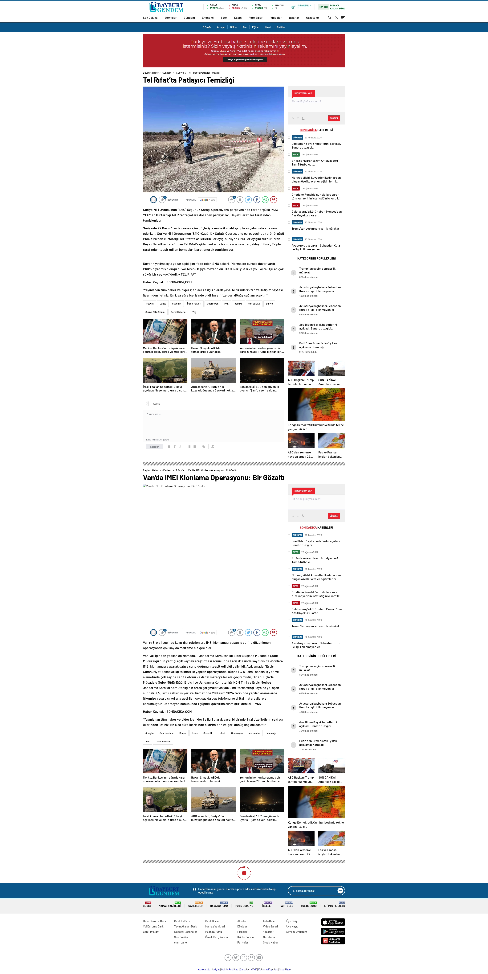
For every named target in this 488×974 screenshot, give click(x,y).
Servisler (171, 17)
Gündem (189, 17)
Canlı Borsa (212, 921)
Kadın (238, 17)
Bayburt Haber (151, 72)
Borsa (147, 904)
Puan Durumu (244, 904)
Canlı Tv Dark (182, 921)
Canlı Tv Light (151, 931)
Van (147, 741)
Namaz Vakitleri (170, 904)
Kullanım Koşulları (268, 969)
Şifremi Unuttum (296, 931)
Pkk (226, 303)
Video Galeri (270, 926)
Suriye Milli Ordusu (155, 311)
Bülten (233, 27)
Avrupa (221, 27)
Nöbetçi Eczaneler (185, 931)
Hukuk (221, 733)
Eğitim (255, 27)
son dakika (254, 303)
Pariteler (286, 904)
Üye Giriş (291, 921)
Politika (281, 27)
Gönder (154, 446)
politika (238, 303)
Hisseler (266, 904)
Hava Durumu (219, 904)
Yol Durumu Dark (153, 926)
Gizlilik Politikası (229, 969)
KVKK (254, 969)
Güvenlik (176, 303)
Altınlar (241, 921)
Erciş (194, 733)
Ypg (194, 311)
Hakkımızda (203, 969)
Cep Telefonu (166, 733)
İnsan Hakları (194, 303)
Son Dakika (150, 17)
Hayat (268, 27)
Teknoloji (271, 733)
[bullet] (194, 446)
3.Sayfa (207, 27)
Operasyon (212, 303)
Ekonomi (208, 17)
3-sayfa (149, 303)
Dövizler (242, 926)
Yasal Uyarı (285, 969)
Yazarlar (294, 17)
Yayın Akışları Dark (185, 926)
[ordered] (189, 446)
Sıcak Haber (270, 942)
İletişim (216, 969)
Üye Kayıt (292, 926)
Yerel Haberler (178, 311)
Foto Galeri (256, 17)
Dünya (163, 303)
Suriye (269, 303)
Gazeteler (312, 17)
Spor (224, 17)
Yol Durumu (309, 904)
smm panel (181, 942)
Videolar (276, 17)
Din (244, 27)
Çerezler (244, 969)
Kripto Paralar (334, 904)
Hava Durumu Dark (154, 921)
